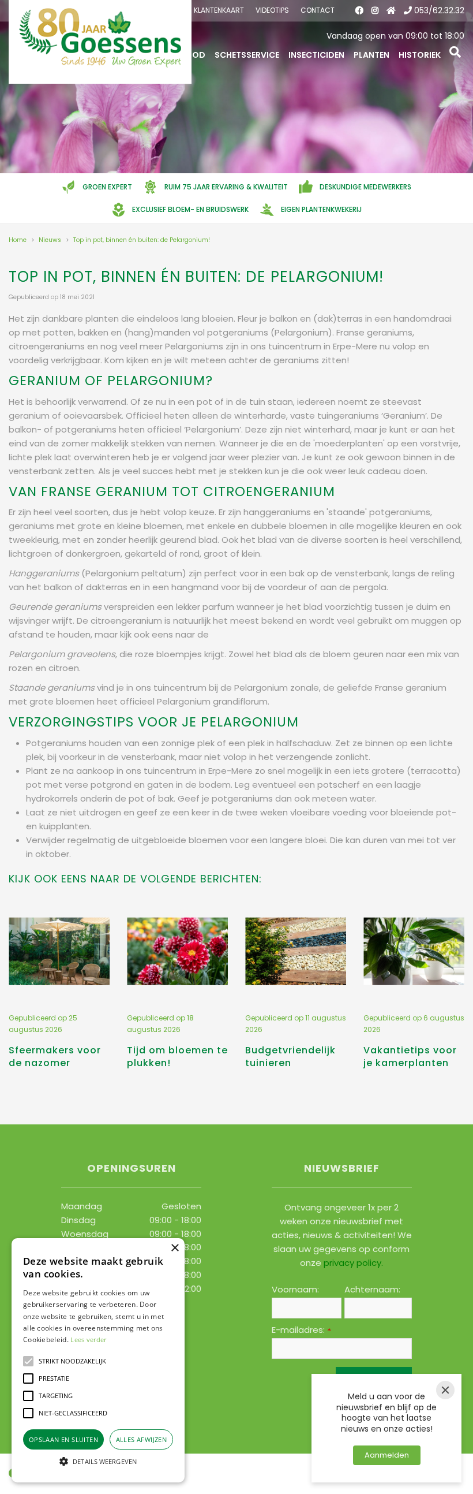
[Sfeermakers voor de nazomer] (59, 951)
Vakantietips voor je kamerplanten (410, 1057)
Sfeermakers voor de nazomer (55, 1057)
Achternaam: (372, 1289)
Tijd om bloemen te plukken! (177, 1057)
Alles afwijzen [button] (141, 1439)
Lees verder (88, 1339)
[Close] (445, 1390)
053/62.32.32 (439, 10)
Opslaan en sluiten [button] (63, 1439)
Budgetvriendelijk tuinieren (290, 1057)
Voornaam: (295, 1289)
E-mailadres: (301, 1330)
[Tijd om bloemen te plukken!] (177, 951)
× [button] (174, 1248)
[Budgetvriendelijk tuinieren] (295, 951)
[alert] (98, 1360)
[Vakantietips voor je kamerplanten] (413, 951)
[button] (28, 1361)
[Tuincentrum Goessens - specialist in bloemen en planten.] (100, 42)
